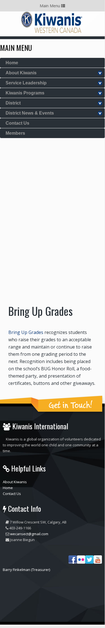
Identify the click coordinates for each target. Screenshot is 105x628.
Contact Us (17, 123)
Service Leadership (26, 82)
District (13, 103)
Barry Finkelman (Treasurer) (26, 569)
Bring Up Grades (25, 332)
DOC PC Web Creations (66, 599)
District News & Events (30, 113)
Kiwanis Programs (25, 93)
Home (12, 62)
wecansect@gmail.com (29, 533)
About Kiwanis (21, 72)
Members (15, 133)
